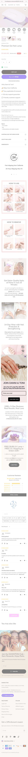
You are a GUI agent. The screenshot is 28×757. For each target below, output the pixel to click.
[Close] (25, 356)
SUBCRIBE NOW (14, 399)
